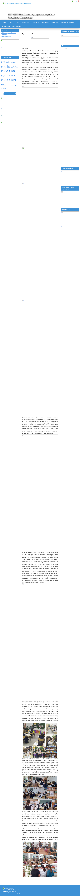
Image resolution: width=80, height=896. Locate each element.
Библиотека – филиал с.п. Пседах (8, 78)
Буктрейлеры (55, 22)
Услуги (17, 22)
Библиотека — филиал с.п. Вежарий (8, 65)
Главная (4, 22)
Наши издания (45, 22)
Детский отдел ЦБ (5, 61)
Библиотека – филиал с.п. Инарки (8, 74)
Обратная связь (16, 26)
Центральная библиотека (6, 59)
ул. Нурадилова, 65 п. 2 (6, 36)
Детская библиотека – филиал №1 (8, 85)
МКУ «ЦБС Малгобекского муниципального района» (31, 14)
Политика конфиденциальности (16, 893)
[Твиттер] (76, 1)
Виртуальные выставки (67, 22)
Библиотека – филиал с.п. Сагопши (8, 79)
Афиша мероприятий (10, 94)
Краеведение (25, 22)
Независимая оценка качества (70, 31)
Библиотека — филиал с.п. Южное (8, 66)
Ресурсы (35, 22)
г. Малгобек (4, 34)
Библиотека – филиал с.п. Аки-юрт (8, 70)
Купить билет (6, 26)
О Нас (10, 22)
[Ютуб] (79, 1)
